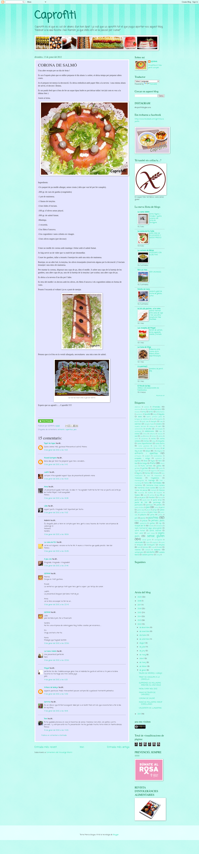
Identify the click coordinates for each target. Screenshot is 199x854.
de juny (143, 651)
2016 (140, 608)
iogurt (137, 471)
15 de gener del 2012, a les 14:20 (56, 730)
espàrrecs (158, 458)
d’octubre (143, 635)
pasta (137, 500)
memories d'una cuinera (155, 485)
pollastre (143, 515)
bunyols (153, 421)
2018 (140, 601)
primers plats (157, 520)
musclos (159, 493)
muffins (150, 493)
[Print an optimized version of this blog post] (45, 422)
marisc (146, 483)
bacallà (147, 414)
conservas (144, 439)
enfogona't (159, 451)
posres (143, 518)
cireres (137, 434)
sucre (162, 542)
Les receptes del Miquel (146, 328)
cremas (146, 441)
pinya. (155, 510)
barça (155, 414)
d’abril (142, 658)
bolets (140, 417)
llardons (161, 471)
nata (145, 495)
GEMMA (47, 573)
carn (159, 426)
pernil (162, 507)
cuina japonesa (143, 446)
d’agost (142, 643)
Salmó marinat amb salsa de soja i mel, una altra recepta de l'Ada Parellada (156, 315)
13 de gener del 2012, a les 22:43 (56, 604)
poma (152, 515)
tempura (140, 545)
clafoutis (152, 434)
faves (145, 461)
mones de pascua (141, 490)
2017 (139, 605)
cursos (158, 448)
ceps (160, 431)
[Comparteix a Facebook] (74, 425)
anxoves (137, 412)
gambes (145, 468)
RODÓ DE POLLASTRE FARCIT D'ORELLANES (150, 703)
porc (136, 518)
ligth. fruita (144, 471)
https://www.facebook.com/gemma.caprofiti (149, 120)
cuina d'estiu (160, 443)
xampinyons (139, 552)
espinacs (138, 461)
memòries (138, 485)
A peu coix (48, 559)
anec (144, 409)
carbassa (152, 426)
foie (136, 463)
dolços (148, 451)
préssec (144, 521)
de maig (143, 654)
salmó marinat (155, 530)
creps (154, 441)
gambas (137, 468)
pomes (160, 515)
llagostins (154, 471)
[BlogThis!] (69, 425)
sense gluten (155, 536)
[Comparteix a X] (71, 425)
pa (163, 495)
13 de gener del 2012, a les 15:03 (56, 479)
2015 (140, 612)
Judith (46, 472)
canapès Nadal (149, 424)
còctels (147, 436)
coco (142, 436)
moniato (153, 490)
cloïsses (160, 434)
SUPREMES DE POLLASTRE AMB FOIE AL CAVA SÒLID (150, 684)
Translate (153, 84)
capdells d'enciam (140, 426)
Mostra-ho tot (160, 396)
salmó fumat (140, 530)
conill (136, 439)
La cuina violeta (143, 212)
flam (160, 461)
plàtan (162, 510)
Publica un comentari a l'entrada (54, 735)
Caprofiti (55, 15)
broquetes (159, 419)
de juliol (143, 647)
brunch (137, 422)
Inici (82, 747)
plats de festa (142, 512)
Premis (137, 521)
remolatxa (159, 526)
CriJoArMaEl (142, 366)
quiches (152, 523)
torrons (145, 547)
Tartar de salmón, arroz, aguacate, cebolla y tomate (156, 332)
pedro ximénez (139, 507)
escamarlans (158, 456)
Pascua (160, 498)
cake (161, 422)
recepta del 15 (140, 525)
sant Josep (151, 533)
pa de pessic (141, 497)
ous (158, 495)
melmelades (157, 483)
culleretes (149, 448)
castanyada (159, 429)
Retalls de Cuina (144, 289)
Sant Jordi (139, 533)
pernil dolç (140, 510)
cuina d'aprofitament (144, 443)
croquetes (161, 441)
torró (139, 547)
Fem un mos (142, 270)
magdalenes (155, 478)
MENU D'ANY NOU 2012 (148, 688)
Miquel (46, 668)
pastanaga (157, 502)
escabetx (147, 456)
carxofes (148, 429)
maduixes (138, 478)
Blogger (116, 834)
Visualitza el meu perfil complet (155, 66)
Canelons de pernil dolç (156, 369)
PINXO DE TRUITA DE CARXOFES (147, 693)
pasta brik (146, 500)
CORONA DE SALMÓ (147, 698)
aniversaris (156, 409)
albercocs (138, 407)
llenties (147, 473)
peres (156, 507)
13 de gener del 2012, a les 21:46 (56, 565)
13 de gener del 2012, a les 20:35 (56, 551)
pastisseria (139, 505)
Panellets (152, 497)
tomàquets (151, 545)
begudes (161, 414)
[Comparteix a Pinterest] (77, 425)
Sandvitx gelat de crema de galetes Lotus (155, 293)
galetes (158, 466)
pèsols (148, 510)
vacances (138, 550)
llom (148, 476)
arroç (144, 412)
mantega (151, 480)
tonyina (161, 545)
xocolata (150, 552)
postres (153, 518)
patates (159, 505)
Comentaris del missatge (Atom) (59, 752)
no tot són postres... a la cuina (149, 308)
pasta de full (141, 502)
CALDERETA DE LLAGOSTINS (150, 708)
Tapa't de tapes (49, 443)
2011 (139, 714)
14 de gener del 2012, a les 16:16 (56, 711)
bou (153, 419)
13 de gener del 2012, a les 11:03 (56, 450)
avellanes (139, 414)
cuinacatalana (139, 448)
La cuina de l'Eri (50, 542)
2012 (140, 624)
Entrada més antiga (118, 747)
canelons (159, 424)
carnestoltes (139, 429)
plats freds (153, 512)
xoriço (158, 555)
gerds (161, 468)
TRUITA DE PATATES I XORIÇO (150, 673)
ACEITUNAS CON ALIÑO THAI (155, 253)
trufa (153, 547)
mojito (161, 488)
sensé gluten (146, 540)
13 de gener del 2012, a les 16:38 (56, 498)
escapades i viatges (142, 458)
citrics (145, 434)
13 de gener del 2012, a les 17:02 (56, 512)
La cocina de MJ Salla (146, 231)
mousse (161, 490)
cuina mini (158, 446)
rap (160, 523)
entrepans (138, 456)
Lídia (46, 506)
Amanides (156, 407)
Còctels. (153, 436)
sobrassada (139, 542)
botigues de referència (142, 419)
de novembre (145, 631)
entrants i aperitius (65, 429)
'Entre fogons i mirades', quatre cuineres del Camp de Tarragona (155, 218)
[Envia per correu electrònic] (66, 425)
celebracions (149, 431)
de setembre (145, 639)
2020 (140, 597)
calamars (138, 424)
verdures (157, 549)
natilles (151, 495)
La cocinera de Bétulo (146, 250)
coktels (160, 436)
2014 (140, 616)
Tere (45, 718)
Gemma (47, 702)
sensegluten (158, 540)
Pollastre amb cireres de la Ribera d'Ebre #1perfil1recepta (155, 352)
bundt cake (145, 422)
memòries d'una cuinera (146, 488)
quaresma (143, 523)
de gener (143, 670)
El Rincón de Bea (144, 386)
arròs (151, 412)
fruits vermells (146, 466)
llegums (139, 473)
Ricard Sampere (50, 458)
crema (153, 439)
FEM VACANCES (155, 272)
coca (136, 436)
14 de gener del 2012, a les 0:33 (56, 679)
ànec (149, 409)
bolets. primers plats (154, 417)
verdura (147, 550)
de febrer (143, 666)
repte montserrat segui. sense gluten (148, 528)
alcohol (146, 407)
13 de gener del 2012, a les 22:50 (56, 643)
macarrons (158, 476)
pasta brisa (157, 500)
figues (153, 461)
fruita (152, 463)
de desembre (145, 627)
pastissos (149, 505)
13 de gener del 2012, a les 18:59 (56, 534)
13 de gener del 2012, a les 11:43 (56, 464)
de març (143, 662)
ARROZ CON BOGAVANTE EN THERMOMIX (148, 389)
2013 (140, 620)
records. (151, 526)
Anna (46, 486)
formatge (143, 463)
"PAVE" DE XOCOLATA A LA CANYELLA (149, 678)
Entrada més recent (46, 747)
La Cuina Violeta (50, 651)
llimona (156, 473)
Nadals (137, 495)
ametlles (138, 409)
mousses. (141, 493)
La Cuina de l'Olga (144, 347)
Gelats (153, 468)
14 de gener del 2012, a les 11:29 (56, 694)
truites (159, 547)
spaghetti (155, 542)
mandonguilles (139, 481)
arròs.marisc (160, 412)
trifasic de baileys (51, 687)
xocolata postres (147, 555)
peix (75, 429)
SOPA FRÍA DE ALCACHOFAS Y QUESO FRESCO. (155, 235)
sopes (148, 542)
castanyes (138, 431)
